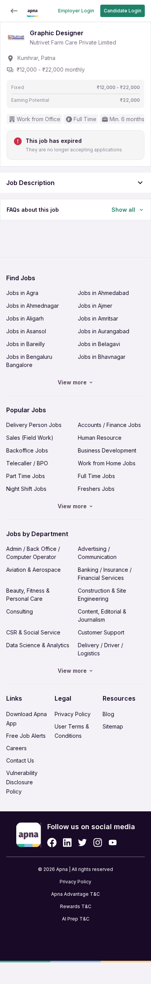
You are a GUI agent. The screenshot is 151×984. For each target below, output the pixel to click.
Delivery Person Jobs (34, 425)
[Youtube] (112, 842)
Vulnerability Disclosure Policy (22, 782)
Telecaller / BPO (27, 463)
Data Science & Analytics (37, 645)
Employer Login (76, 11)
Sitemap (113, 726)
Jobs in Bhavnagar (101, 356)
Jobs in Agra (22, 293)
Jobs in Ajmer (95, 305)
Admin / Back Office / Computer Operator (33, 552)
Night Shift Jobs (26, 488)
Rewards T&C (75, 906)
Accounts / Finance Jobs (109, 425)
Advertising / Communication (97, 552)
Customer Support (101, 632)
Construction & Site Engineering (102, 594)
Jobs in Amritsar (98, 318)
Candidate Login (122, 11)
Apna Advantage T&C (75, 894)
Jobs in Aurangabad (103, 331)
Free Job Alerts (26, 735)
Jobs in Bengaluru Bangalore (29, 360)
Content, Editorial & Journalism (102, 615)
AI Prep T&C (75, 919)
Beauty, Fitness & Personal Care (28, 594)
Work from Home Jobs (107, 463)
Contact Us (20, 760)
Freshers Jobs (96, 488)
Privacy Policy (73, 714)
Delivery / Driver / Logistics (100, 649)
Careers (16, 748)
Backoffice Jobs (27, 450)
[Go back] (14, 11)
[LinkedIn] (67, 842)
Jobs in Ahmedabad (103, 293)
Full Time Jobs (96, 476)
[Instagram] (97, 842)
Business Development (107, 450)
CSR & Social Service (33, 632)
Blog (108, 714)
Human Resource (100, 437)
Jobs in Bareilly (25, 344)
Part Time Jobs (25, 476)
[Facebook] (52, 842)
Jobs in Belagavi (99, 344)
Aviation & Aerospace (33, 569)
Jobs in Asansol (26, 331)
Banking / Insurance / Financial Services (105, 573)
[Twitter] (82, 842)
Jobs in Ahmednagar (32, 305)
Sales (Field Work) (29, 437)
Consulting (19, 611)
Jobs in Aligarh (25, 318)
